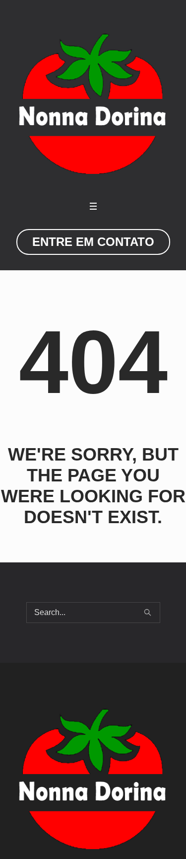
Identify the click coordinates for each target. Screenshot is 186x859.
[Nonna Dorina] (93, 103)
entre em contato (93, 241)
